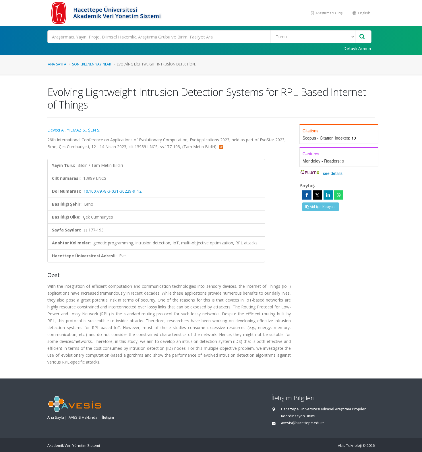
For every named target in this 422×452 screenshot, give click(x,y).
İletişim (108, 417)
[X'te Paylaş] (317, 195)
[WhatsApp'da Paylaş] (338, 195)
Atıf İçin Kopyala (322, 206)
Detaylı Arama (357, 48)
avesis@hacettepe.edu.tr (302, 422)
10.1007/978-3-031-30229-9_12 (113, 191)
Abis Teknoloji (350, 445)
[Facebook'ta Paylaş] (306, 195)
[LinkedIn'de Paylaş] (328, 195)
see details (332, 173)
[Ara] (362, 36)
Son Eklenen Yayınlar (91, 64)
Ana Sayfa (57, 64)
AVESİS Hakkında (83, 417)
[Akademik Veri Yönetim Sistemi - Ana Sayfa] (59, 13)
